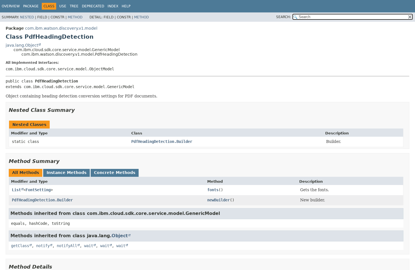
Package (31, 6)
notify (43, 245)
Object (120, 235)
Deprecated (93, 6)
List (16, 190)
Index (113, 6)
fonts (213, 190)
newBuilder (218, 200)
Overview (11, 6)
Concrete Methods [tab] (114, 172)
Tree (74, 6)
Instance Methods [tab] (66, 172)
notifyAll (67, 245)
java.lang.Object (22, 45)
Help (126, 6)
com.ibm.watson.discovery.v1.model (61, 28)
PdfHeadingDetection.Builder (161, 141)
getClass (20, 245)
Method (75, 17)
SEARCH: (283, 17)
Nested (27, 17)
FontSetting (38, 190)
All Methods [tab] (25, 172)
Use (62, 6)
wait (88, 245)
